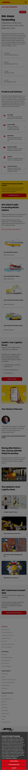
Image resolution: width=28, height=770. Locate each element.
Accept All (14, 768)
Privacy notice (8, 758)
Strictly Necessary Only (14, 764)
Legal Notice (14, 758)
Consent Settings (14, 761)
